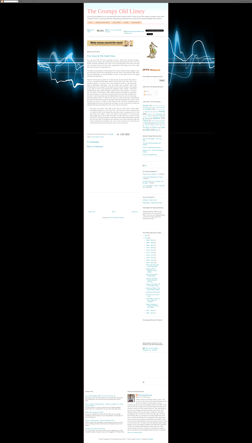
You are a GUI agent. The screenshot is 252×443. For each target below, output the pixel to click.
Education (147, 111)
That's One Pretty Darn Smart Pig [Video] (152, 265)
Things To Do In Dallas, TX (150, 174)
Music (163, 116)
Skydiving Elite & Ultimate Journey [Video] (151, 270)
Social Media (161, 122)
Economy (163, 109)
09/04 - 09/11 (150, 240)
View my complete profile (134, 432)
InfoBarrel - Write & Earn (150, 200)
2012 (146, 235)
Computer (148, 109)
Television (155, 127)
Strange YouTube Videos (102, 22)
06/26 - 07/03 (150, 260)
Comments (148, 95)
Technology (146, 127)
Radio (158, 120)
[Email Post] (117, 134)
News (147, 118)
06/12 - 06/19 (150, 310)
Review (97, 137)
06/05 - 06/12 (150, 313)
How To (150, 116)
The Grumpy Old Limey (116, 11)
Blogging (153, 107)
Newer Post (92, 212)
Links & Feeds (116, 22)
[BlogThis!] (123, 134)
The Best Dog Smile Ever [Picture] (151, 275)
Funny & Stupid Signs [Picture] (151, 147)
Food (93, 137)
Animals (145, 105)
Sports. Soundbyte (150, 125)
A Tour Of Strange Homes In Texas (153, 177)
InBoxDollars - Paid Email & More (152, 203)
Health (144, 116)
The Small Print (136, 22)
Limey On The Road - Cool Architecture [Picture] (152, 280)
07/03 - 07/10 (150, 257)
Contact (126, 22)
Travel (102, 137)
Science (153, 122)
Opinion (156, 118)
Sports (163, 124)
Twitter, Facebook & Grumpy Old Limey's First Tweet (152, 306)
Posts (147, 91)
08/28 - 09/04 (150, 242)
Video (147, 130)
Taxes (161, 125)
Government (158, 114)
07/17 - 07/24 (150, 252)
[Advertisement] (113, 201)
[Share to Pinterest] (129, 134)
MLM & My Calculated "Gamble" (94, 412)
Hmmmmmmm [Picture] (153, 292)
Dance (157, 109)
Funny (162, 111)
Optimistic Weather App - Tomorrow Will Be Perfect (99, 420)
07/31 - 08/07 (150, 247)
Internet (157, 116)
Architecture (155, 105)
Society (147, 124)
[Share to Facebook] (127, 134)
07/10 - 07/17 (150, 255)
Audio (161, 105)
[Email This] (121, 134)
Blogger (151, 439)
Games (150, 114)
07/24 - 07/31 (150, 250)
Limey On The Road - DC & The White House (153, 284)
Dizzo (139, 439)
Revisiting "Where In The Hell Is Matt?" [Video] (153, 288)
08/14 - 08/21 (150, 245)
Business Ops (161, 107)
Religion (163, 120)
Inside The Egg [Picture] (150, 154)
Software (156, 124)
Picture (145, 120)
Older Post (135, 212)
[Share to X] (125, 134)
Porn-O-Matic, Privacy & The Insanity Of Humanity (153, 300)
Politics (153, 120)
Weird (157, 130)
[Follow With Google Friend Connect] (100, 31)
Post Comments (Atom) (117, 217)
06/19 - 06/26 (150, 262)
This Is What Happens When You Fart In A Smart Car (100, 396)
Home (90, 22)
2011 (146, 238)
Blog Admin (146, 107)
